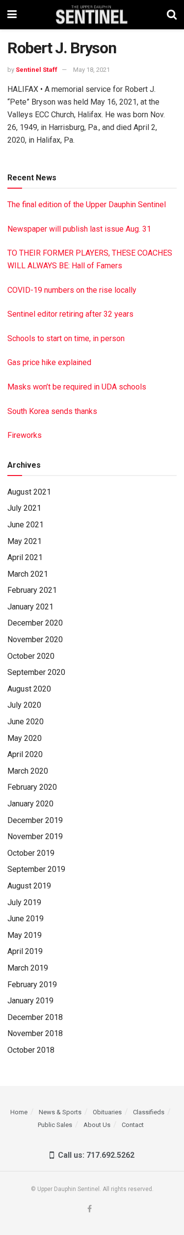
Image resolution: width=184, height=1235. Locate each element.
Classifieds (148, 1112)
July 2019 (24, 902)
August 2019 (29, 885)
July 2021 (24, 508)
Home (18, 1112)
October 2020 (30, 656)
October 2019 (30, 853)
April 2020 (25, 754)
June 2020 (25, 721)
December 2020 (35, 623)
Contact (133, 1124)
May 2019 (24, 935)
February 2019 (32, 984)
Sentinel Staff (36, 69)
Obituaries (107, 1112)
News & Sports (60, 1112)
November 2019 (35, 836)
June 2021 (25, 524)
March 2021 (27, 574)
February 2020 (32, 787)
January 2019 (30, 1000)
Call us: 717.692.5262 (94, 1155)
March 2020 (27, 771)
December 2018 (35, 1017)
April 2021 (25, 557)
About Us (96, 1124)
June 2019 (25, 918)
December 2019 (35, 820)
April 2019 (25, 951)
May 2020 (24, 738)
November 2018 (35, 1033)
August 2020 (29, 688)
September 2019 (36, 869)
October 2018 (30, 1050)
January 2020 (30, 803)
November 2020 (35, 639)
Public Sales (55, 1124)
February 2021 (32, 590)
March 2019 (27, 968)
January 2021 (30, 606)
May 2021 (24, 541)
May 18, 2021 (91, 69)
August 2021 (29, 492)
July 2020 (24, 705)
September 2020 (36, 672)
